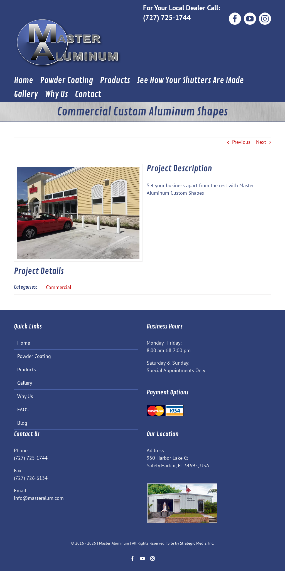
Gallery (24, 383)
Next (261, 142)
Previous (241, 142)
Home (23, 343)
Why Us (25, 396)
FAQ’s (23, 409)
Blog (22, 423)
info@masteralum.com (39, 498)
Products (26, 369)
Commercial (58, 287)
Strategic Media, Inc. (197, 543)
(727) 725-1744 (167, 17)
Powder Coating (34, 356)
